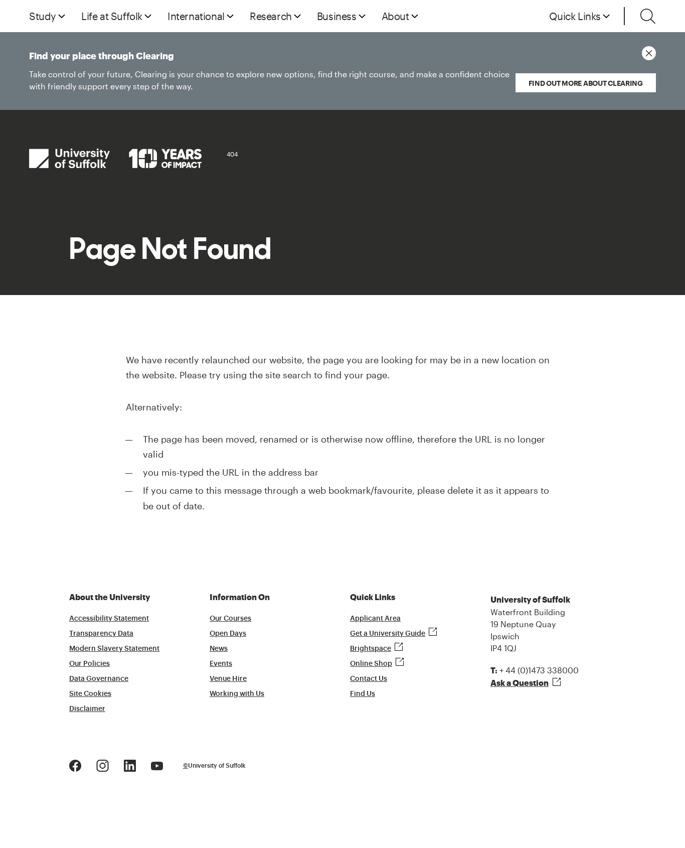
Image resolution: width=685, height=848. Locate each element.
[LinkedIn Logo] (130, 765)
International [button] (196, 16)
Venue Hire (228, 678)
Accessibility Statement (109, 618)
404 (232, 154)
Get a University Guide (387, 633)
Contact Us (368, 678)
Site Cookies (90, 693)
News (219, 648)
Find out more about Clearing (586, 83)
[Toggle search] (648, 16)
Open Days (228, 633)
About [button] (395, 16)
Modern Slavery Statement (114, 648)
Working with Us (237, 693)
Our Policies (89, 663)
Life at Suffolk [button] (111, 16)
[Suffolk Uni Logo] (115, 158)
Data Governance (98, 678)
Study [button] (42, 16)
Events (221, 663)
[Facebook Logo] (75, 765)
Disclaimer (87, 709)
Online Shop (371, 663)
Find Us (362, 693)
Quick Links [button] (575, 16)
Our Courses (230, 618)
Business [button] (337, 16)
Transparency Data (101, 633)
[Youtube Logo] (157, 765)
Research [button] (271, 16)
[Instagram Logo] (102, 765)
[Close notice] (649, 53)
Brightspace (370, 648)
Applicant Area (375, 618)
